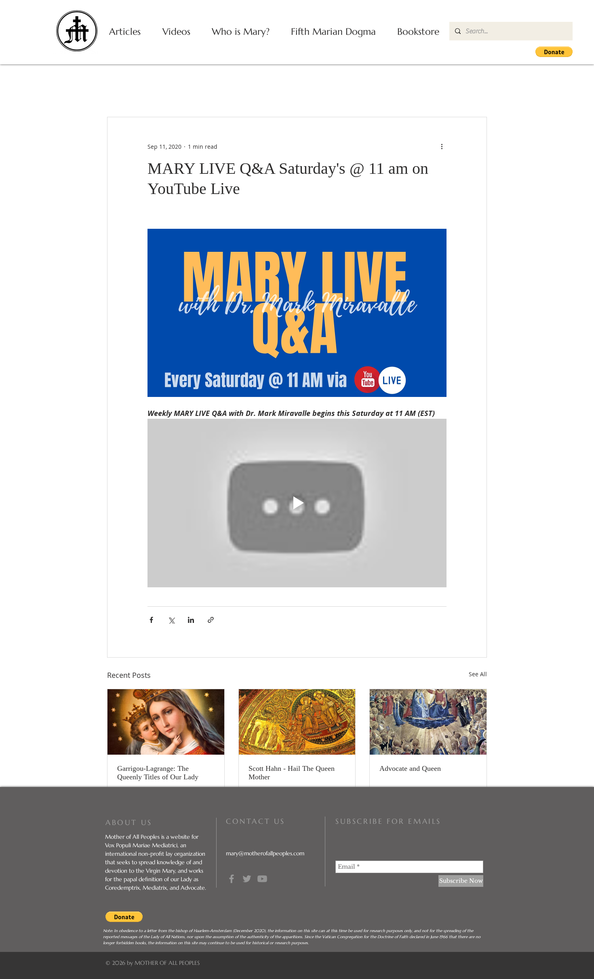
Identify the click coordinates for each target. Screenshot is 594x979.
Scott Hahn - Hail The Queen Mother (292, 772)
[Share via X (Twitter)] (171, 620)
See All (478, 674)
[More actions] (442, 146)
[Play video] (297, 503)
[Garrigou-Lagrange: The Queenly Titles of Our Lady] (165, 722)
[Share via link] (211, 620)
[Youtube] (262, 878)
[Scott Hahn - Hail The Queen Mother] (297, 722)
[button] (554, 51)
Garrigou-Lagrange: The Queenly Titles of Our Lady (157, 772)
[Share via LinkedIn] (191, 620)
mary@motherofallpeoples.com (265, 853)
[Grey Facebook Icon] (231, 878)
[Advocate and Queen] (428, 722)
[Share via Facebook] (151, 620)
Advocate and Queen (410, 768)
